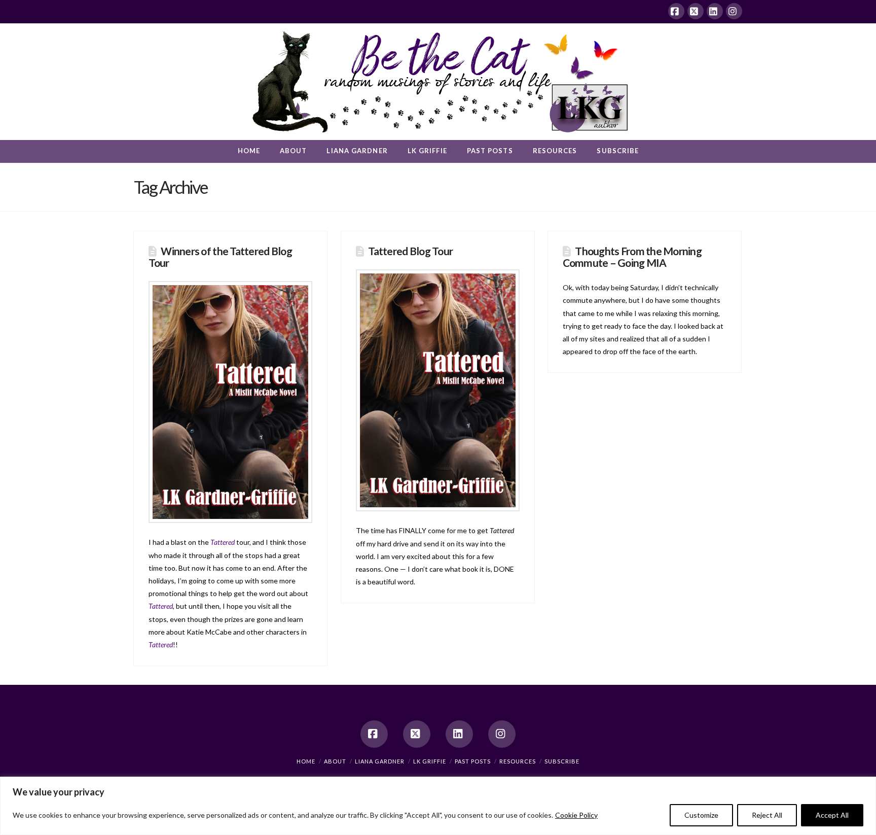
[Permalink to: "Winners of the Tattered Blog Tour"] (231, 402)
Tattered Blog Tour (410, 251)
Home (306, 761)
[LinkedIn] (715, 11)
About (335, 761)
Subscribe (561, 761)
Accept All (832, 815)
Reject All (767, 815)
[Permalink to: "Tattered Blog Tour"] (438, 390)
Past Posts (473, 761)
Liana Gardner (380, 761)
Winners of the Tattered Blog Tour (220, 257)
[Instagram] (734, 11)
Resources (517, 761)
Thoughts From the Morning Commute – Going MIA (632, 257)
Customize (701, 815)
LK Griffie (429, 761)
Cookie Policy (576, 815)
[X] (695, 11)
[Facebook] (676, 11)
